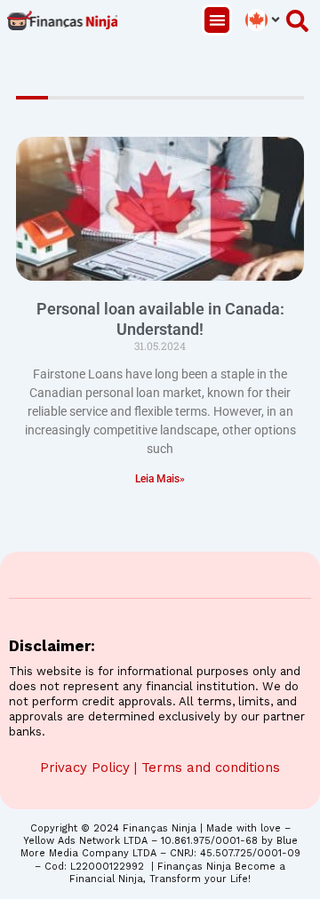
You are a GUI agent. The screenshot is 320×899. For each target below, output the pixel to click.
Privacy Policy (85, 768)
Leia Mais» (160, 479)
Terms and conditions (210, 768)
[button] (217, 20)
